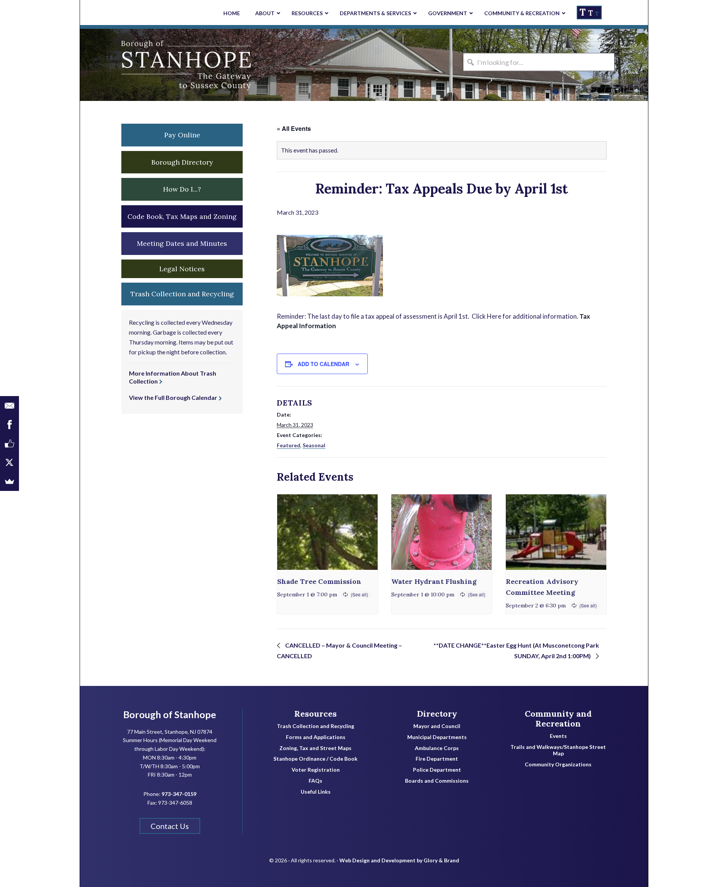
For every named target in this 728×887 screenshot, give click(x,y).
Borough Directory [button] (182, 162)
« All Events (294, 128)
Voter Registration (316, 770)
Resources (315, 714)
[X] (9, 462)
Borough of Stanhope (137, 65)
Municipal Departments (437, 737)
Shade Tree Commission (319, 581)
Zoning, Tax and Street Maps (315, 748)
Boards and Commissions (437, 781)
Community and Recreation (558, 719)
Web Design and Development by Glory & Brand (399, 860)
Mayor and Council (436, 726)
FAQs (315, 781)
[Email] (9, 405)
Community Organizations (558, 764)
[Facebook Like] (9, 443)
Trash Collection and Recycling (315, 726)
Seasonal (314, 445)
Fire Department (437, 759)
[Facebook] (9, 424)
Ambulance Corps (437, 748)
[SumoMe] (9, 481)
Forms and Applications (315, 737)
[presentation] (327, 532)
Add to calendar (323, 364)
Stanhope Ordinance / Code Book (315, 759)
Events (558, 736)
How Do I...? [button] (182, 189)
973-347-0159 (179, 794)
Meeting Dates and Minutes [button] (182, 243)
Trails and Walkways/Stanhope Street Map (558, 750)
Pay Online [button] (182, 135)
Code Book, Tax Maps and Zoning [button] (182, 216)
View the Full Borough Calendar (173, 397)
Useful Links (316, 792)
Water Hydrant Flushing (434, 581)
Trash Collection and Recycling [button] (182, 293)
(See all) (359, 594)
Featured (288, 445)
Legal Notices (182, 268)
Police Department (437, 770)
